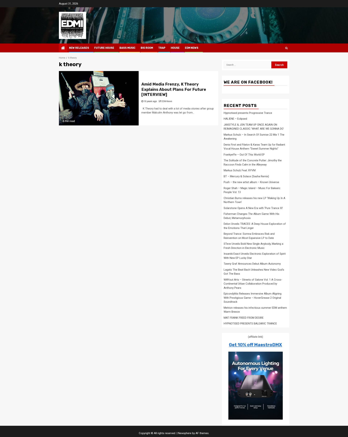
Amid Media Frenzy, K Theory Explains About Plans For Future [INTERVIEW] (173, 89)
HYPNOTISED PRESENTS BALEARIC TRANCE (250, 323)
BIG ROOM (147, 47)
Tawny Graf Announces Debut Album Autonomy (252, 263)
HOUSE (175, 47)
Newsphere (184, 433)
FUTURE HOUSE (104, 47)
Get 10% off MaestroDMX (255, 344)
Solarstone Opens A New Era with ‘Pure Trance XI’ (253, 208)
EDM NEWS (191, 47)
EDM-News (166, 101)
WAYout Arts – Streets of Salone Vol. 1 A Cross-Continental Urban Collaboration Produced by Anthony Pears (253, 283)
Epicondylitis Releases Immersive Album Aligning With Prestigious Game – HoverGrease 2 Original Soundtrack (252, 297)
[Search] (286, 48)
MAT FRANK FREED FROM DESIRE (244, 317)
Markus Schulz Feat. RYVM (240, 170)
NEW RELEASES (79, 47)
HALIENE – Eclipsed (235, 118)
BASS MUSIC (127, 47)
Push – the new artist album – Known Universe (251, 182)
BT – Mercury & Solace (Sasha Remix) (246, 176)
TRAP (161, 47)
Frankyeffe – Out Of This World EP (244, 154)
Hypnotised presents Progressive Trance (248, 113)
